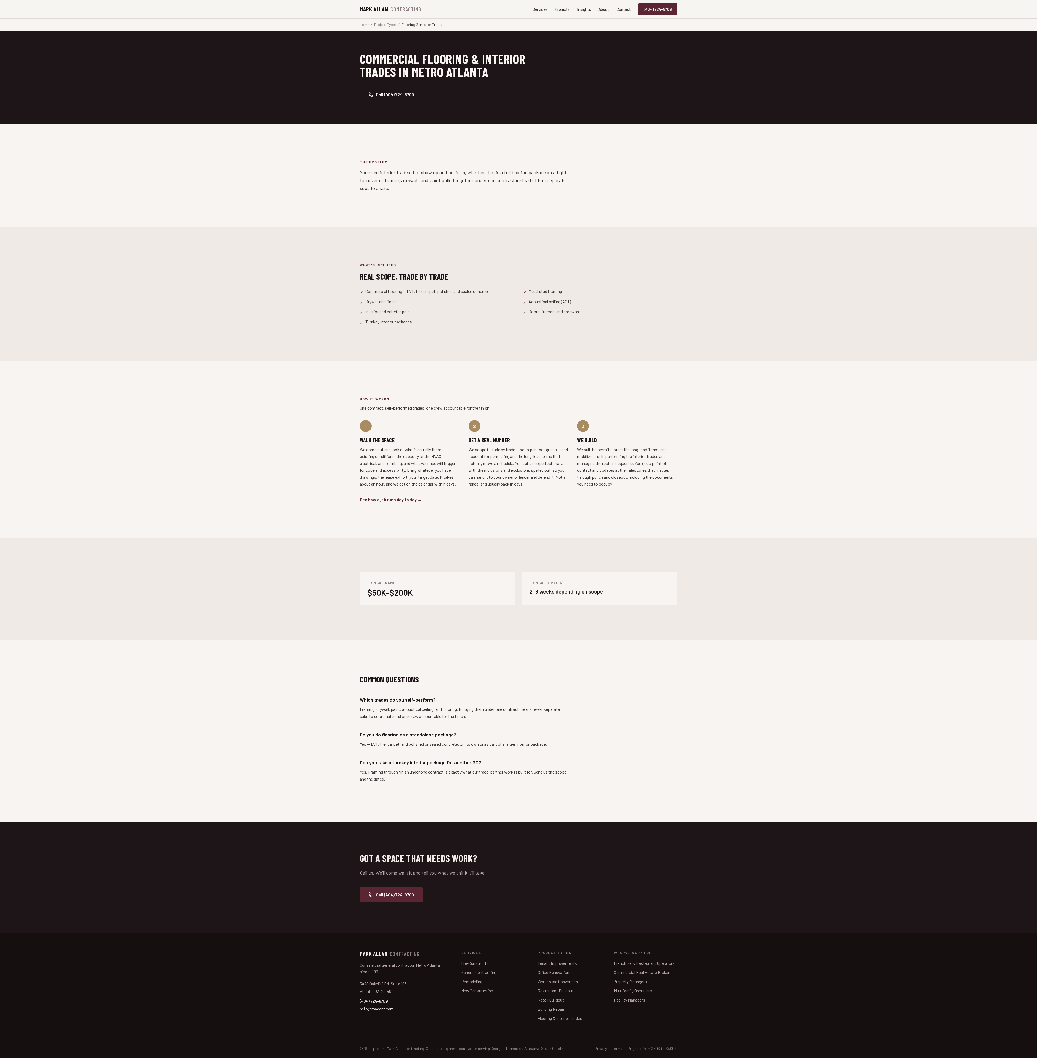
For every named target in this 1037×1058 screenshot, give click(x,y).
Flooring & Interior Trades (560, 1018)
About (603, 9)
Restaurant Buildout (556, 990)
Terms (617, 1048)
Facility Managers (629, 999)
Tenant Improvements (557, 963)
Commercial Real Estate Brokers (643, 972)
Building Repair (551, 1009)
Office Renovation (553, 972)
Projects (562, 9)
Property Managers (630, 981)
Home (364, 24)
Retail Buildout (551, 999)
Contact (624, 9)
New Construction (477, 990)
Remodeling (471, 981)
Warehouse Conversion (558, 981)
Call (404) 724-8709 (395, 94)
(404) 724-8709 (658, 9)
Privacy (601, 1048)
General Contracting (478, 972)
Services (540, 9)
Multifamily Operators (633, 990)
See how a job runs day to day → (391, 499)
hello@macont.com (377, 1008)
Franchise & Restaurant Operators (644, 963)
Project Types (385, 24)
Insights (584, 9)
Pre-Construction (476, 963)
